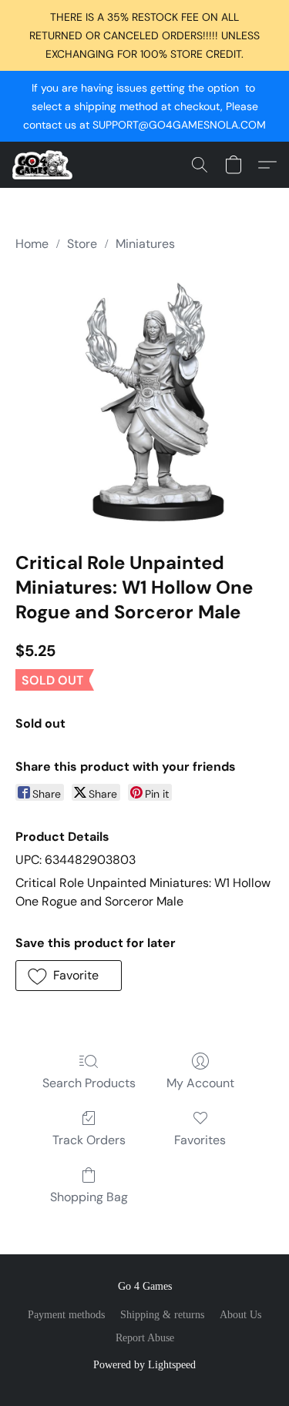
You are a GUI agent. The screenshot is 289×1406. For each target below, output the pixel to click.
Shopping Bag (89, 1197)
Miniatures (145, 244)
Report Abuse (145, 1338)
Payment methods (66, 1315)
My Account (200, 1083)
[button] (44, 165)
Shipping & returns (162, 1315)
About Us (240, 1315)
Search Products (89, 1083)
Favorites (200, 1140)
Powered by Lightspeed (144, 1365)
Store (82, 244)
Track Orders (89, 1140)
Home (32, 244)
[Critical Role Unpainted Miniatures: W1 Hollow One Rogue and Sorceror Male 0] (144, 398)
